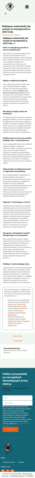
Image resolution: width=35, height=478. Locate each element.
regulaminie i (21, 423)
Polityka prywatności (9, 462)
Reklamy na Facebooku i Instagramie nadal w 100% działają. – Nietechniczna (19, 323)
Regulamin (21, 462)
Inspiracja (17, 35)
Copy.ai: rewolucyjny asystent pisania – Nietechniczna (17, 313)
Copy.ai (21, 306)
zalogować (13, 350)
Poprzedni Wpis (17, 336)
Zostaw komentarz (7, 35)
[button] (27, 6)
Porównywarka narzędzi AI (17, 476)
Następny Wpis (17, 341)
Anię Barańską (16, 474)
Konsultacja (30, 476)
